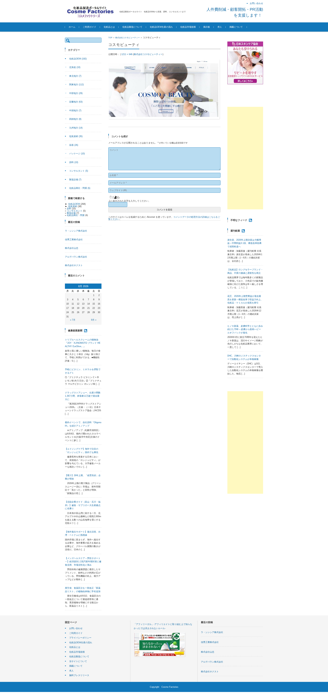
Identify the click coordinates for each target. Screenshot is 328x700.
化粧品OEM (78, 58)
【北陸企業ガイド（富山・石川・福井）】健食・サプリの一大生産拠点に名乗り (82, 505)
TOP (110, 38)
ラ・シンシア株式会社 (76, 231)
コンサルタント (78, 171)
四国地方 (75, 119)
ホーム (72, 27)
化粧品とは (109, 27)
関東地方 (76, 84)
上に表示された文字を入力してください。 (129, 201)
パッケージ (77, 153)
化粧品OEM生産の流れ (161, 27)
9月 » (93, 320)
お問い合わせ (76, 628)
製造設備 (75, 179)
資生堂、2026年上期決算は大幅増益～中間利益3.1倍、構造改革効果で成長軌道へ (244, 243)
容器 (73, 145)
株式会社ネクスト (74, 265)
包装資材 (76, 136)
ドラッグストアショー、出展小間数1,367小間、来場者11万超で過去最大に (82, 396)
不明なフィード (238, 220)
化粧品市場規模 (188, 27)
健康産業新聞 (75, 330)
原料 (73, 162)
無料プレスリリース (79, 675)
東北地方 (75, 76)
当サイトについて (78, 661)
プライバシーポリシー (80, 637)
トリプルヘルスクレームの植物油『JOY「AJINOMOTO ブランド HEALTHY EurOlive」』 (82, 343)
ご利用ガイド (89, 27)
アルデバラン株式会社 (76, 256)
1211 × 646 (126, 54)
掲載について (236, 27)
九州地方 (76, 127)
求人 (219, 27)
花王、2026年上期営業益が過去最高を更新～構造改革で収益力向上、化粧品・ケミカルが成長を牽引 (245, 299)
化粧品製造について (132, 27)
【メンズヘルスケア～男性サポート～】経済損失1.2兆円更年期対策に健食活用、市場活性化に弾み (83, 561)
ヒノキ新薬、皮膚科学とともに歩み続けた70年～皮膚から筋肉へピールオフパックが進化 (245, 329)
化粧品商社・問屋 (79, 188)
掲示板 (206, 27)
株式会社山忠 (71, 248)
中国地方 (75, 110)
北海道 (74, 67)
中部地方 (76, 93)
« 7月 (72, 320)
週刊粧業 (235, 230)
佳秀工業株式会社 (74, 239)
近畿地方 (76, 101)
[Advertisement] (245, 158)
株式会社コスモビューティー (127, 38)
